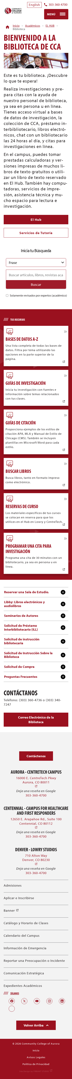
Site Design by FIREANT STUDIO (36, 1071)
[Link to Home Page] (7, 27)
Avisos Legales (36, 1057)
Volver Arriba (34, 1025)
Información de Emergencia (25, 948)
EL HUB (50, 25)
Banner (11, 910)
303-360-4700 (58, 5)
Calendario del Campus (22, 935)
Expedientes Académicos (23, 986)
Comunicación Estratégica (24, 973)
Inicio (16, 25)
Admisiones (13, 885)
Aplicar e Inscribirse (19, 898)
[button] (36, 720)
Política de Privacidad (36, 1064)
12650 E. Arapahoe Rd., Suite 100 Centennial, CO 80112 (36, 823)
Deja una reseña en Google (36, 791)
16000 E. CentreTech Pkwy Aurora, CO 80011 (36, 782)
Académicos (32, 25)
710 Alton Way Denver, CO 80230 (36, 859)
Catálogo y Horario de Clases (26, 923)
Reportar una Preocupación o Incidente (34, 960)
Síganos (14, 993)
